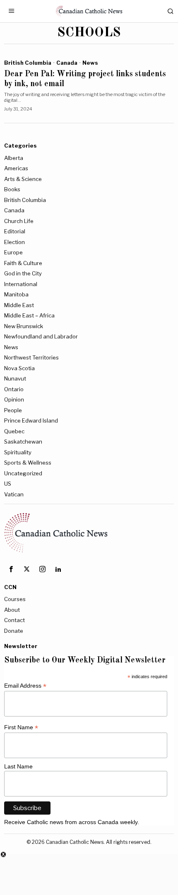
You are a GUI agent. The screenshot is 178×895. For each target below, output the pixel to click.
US (7, 483)
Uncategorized (23, 473)
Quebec (14, 431)
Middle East (19, 305)
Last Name (18, 766)
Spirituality (17, 452)
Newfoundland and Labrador (41, 336)
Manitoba (16, 294)
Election (14, 242)
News (90, 62)
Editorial (14, 231)
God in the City (23, 273)
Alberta (13, 158)
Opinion (14, 399)
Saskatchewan (23, 441)
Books (12, 189)
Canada (66, 62)
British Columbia (27, 62)
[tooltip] (10, 569)
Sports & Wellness (27, 462)
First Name (21, 727)
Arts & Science (23, 179)
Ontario (14, 389)
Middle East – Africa (29, 315)
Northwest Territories (31, 357)
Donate (13, 630)
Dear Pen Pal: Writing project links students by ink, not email (85, 79)
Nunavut (15, 378)
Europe (13, 252)
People (13, 410)
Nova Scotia (19, 368)
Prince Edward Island (31, 420)
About (12, 609)
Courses (15, 599)
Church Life (19, 221)
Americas (16, 168)
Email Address (25, 686)
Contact (14, 620)
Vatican (14, 494)
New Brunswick (23, 326)
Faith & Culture (23, 263)
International (20, 284)
